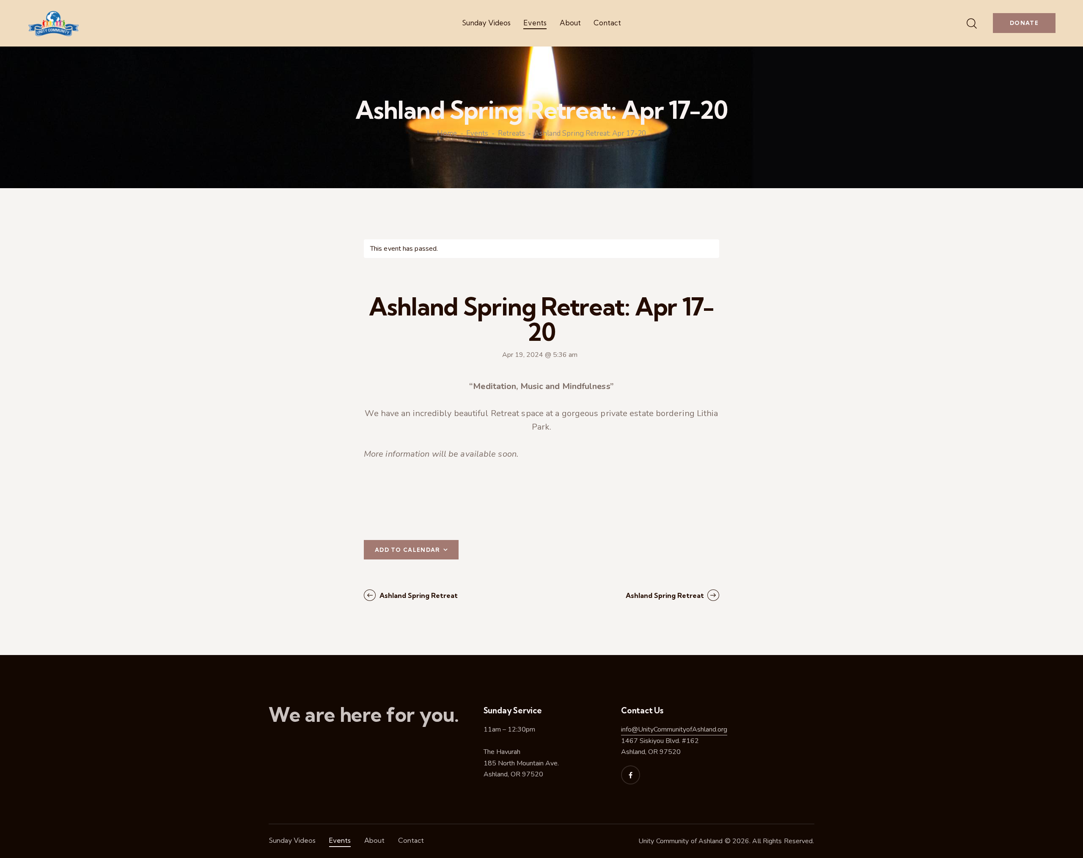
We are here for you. (364, 715)
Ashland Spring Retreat (418, 595)
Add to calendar (407, 549)
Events (477, 134)
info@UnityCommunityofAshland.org (674, 729)
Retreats (511, 134)
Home (447, 134)
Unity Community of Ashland (680, 841)
